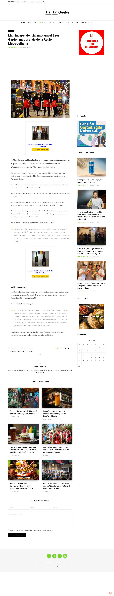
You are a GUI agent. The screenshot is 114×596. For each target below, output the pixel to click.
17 (79, 357)
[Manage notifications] (110, 593)
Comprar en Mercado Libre (41, 149)
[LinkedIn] (68, 348)
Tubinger (31, 351)
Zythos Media (70, 562)
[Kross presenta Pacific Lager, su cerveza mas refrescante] (91, 167)
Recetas (75, 22)
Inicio (23, 22)
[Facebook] (4, 53)
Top (57, 566)
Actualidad (32, 22)
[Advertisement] (40, 65)
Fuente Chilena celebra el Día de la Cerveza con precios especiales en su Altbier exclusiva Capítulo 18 (23, 449)
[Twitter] (4, 58)
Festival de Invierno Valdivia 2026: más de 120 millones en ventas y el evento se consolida (56, 486)
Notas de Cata (64, 22)
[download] (91, 54)
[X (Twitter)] (54, 556)
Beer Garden (14, 348)
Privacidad (42, 562)
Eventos (42, 22)
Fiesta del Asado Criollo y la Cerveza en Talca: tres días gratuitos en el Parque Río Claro (22, 486)
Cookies (50, 562)
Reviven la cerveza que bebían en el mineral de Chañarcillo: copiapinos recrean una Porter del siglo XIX (90, 251)
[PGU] (91, 146)
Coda (23, 348)
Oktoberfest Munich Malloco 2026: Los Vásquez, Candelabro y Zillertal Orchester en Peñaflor (56, 449)
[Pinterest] (4, 62)
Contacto (85, 22)
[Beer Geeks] (57, 12)
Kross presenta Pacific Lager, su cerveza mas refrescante (30, 1)
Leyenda (30, 348)
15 (99, 354)
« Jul (78, 366)
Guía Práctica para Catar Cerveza (49, 370)
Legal (55, 562)
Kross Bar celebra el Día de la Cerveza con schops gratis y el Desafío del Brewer (55, 413)
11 (83, 354)
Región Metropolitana (17, 351)
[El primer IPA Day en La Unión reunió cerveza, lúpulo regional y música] (23, 398)
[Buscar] (91, 22)
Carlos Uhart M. (13, 47)
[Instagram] (60, 556)
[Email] (4, 66)
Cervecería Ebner (33, 295)
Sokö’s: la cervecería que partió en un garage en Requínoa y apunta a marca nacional (91, 285)
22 (99, 357)
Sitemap (61, 562)
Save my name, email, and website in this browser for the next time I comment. (31, 530)
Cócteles (52, 22)
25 (83, 360)
